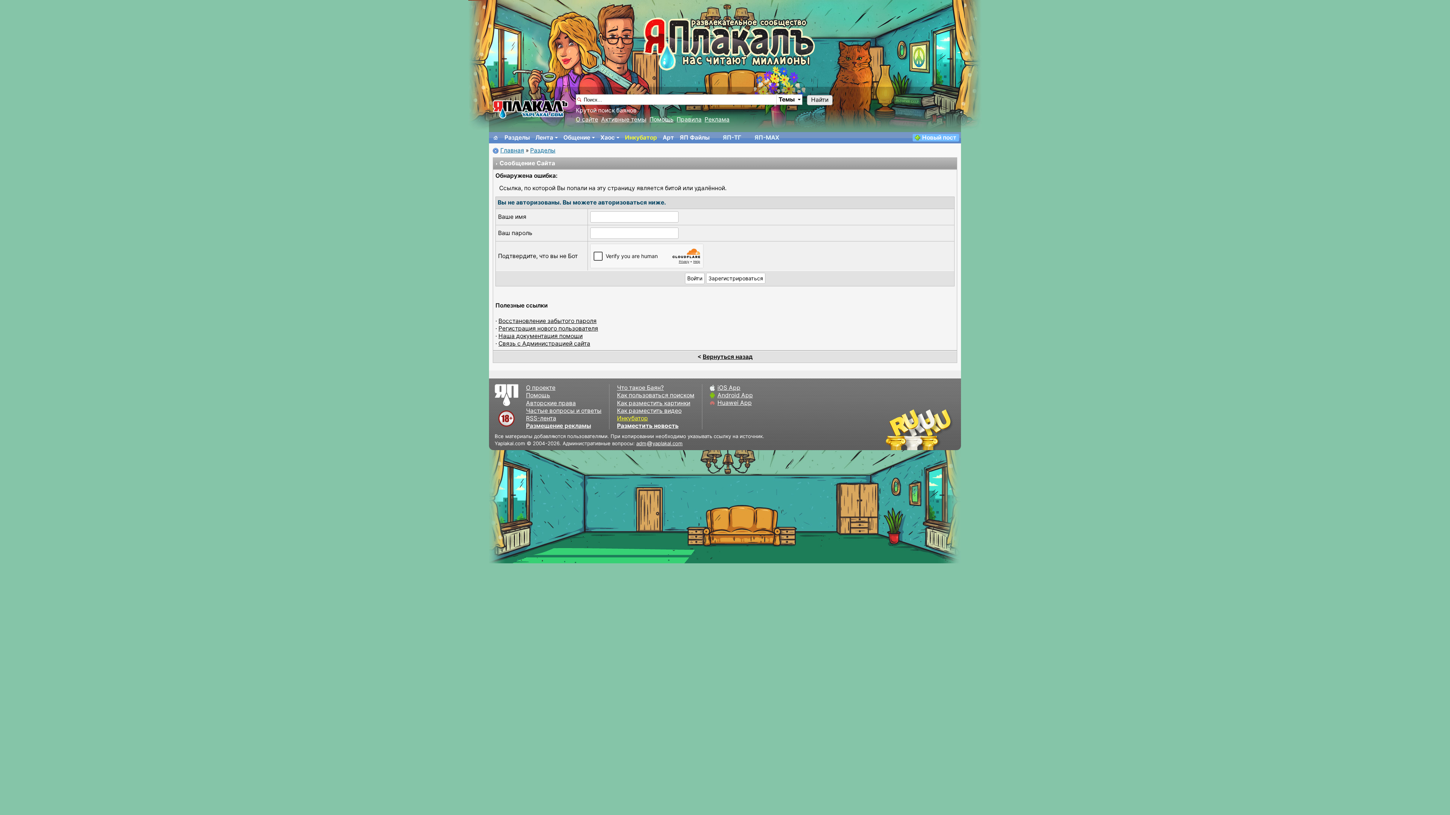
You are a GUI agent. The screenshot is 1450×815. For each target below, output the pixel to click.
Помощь (661, 119)
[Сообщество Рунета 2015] (919, 429)
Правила (689, 119)
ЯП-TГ (732, 137)
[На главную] (496, 137)
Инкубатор (641, 137)
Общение (576, 137)
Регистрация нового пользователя (548, 328)
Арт (668, 137)
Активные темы (623, 119)
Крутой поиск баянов (606, 110)
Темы (787, 99)
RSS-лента (541, 418)
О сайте (587, 119)
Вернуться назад (728, 356)
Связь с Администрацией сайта (544, 343)
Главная (512, 150)
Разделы (517, 137)
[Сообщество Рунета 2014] (942, 429)
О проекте (540, 387)
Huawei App (734, 402)
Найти (819, 99)
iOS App (728, 387)
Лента (544, 137)
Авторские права (551, 403)
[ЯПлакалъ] (530, 108)
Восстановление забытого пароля (547, 320)
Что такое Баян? (640, 387)
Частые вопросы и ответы (564, 410)
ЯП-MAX (766, 137)
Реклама (717, 119)
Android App (735, 395)
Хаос (607, 137)
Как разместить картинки (653, 403)
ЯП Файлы (695, 137)
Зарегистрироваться (735, 278)
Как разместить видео (649, 410)
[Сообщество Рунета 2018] (896, 429)
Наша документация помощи (540, 336)
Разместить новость (648, 425)
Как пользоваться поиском (655, 395)
